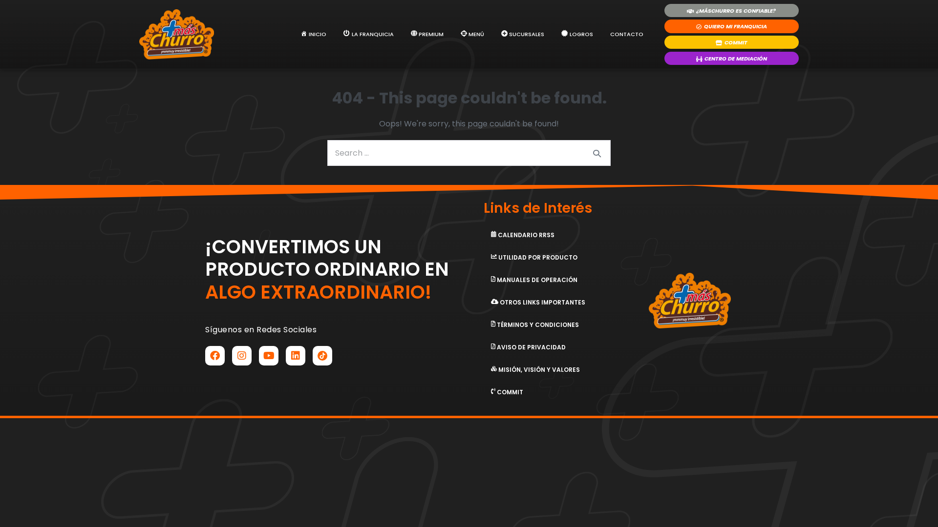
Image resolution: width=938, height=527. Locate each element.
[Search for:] (469, 153)
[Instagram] (242, 355)
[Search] (597, 153)
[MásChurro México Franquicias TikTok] (322, 355)
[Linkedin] (295, 355)
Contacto (626, 34)
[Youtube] (268, 355)
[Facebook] (215, 355)
